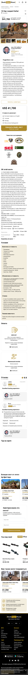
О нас (2, 630)
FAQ (15, 649)
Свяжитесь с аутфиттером (14, 102)
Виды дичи (16, 635)
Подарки (16, 647)
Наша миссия (4, 633)
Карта (2, 642)
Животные (16, 632)
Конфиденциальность (6, 647)
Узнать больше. (5, 673)
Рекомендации (17, 644)
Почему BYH (4, 637)
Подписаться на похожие (14, 530)
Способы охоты (17, 633)
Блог (2, 632)
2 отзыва (13, 52)
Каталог (3, 644)
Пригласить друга (18, 645)
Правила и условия (5, 645)
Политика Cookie (5, 649)
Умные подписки (18, 642)
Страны (16, 630)
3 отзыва (13, 584)
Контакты (3, 635)
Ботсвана (5, 13)
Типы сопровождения (19, 637)
